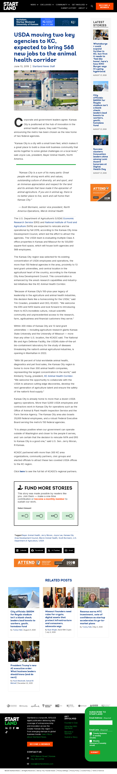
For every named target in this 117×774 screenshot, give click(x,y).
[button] (37, 5)
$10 (37, 516)
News (33, 5)
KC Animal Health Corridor (58, 376)
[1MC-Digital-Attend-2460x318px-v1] (46, 563)
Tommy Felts (17, 630)
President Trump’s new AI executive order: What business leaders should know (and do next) (23, 671)
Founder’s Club (71, 723)
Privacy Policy (74, 770)
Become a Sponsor (68, 733)
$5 (23, 516)
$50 (67, 516)
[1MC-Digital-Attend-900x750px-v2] (100, 185)
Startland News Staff (43, 66)
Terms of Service (98, 770)
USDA (41, 541)
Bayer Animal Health (31, 535)
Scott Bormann (65, 538)
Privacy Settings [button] (62, 770)
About (82, 8)
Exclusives (45, 5)
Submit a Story (68, 8)
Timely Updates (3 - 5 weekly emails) (98, 735)
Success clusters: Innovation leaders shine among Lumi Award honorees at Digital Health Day (100, 159)
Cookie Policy (85, 770)
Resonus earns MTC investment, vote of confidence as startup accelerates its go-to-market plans (92, 618)
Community (61, 5)
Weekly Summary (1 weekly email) (98, 743)
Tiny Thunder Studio (48, 770)
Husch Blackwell (19, 681)
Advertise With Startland (70, 727)
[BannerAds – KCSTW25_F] (46, 22)
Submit (95, 752)
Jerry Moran (46, 535)
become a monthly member (49, 499)
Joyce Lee (57, 535)
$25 (52, 516)
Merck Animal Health (48, 538)
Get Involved (78, 5)
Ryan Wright (52, 630)
